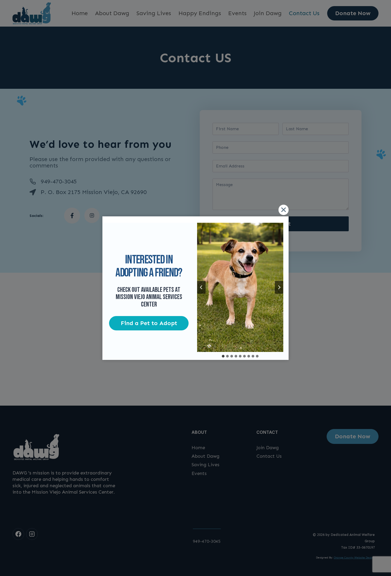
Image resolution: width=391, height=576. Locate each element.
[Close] (283, 210)
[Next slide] (279, 287)
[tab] (223, 356)
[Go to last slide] (201, 287)
